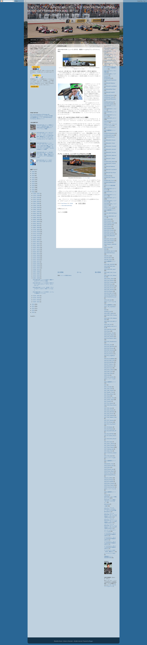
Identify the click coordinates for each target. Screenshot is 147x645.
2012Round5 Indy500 (109, 92)
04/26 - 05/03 (36, 255)
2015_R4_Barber (108, 291)
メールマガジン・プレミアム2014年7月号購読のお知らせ (110, 543)
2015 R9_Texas (108, 259)
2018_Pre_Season (108, 473)
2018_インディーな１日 (110, 488)
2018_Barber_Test (108, 463)
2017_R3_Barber (108, 427)
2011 (33, 310)
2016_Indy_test (108, 324)
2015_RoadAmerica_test (110, 296)
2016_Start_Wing (108, 373)
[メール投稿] (76, 203)
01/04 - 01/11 (36, 301)
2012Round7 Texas (109, 97)
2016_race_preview (109, 377)
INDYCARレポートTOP (36, 39)
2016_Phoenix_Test (109, 333)
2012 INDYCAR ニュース (110, 57)
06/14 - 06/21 (36, 241)
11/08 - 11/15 (36, 201)
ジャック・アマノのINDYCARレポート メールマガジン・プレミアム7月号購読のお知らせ (110, 515)
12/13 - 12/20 (36, 195)
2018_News (107, 467)
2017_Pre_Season (108, 403)
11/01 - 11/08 (36, 203)
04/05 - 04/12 (36, 262)
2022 (33, 177)
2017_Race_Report (109, 447)
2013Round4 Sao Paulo (110, 172)
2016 (33, 189)
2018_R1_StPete (108, 477)
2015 (33, 191)
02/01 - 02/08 (36, 278)
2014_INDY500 (108, 224)
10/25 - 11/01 (36, 205)
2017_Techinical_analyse (110, 452)
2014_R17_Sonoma (109, 238)
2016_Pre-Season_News (110, 338)
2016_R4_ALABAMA (109, 358)
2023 (33, 175)
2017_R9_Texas (108, 441)
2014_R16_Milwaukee (109, 235)
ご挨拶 (105, 506)
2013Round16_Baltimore (110, 155)
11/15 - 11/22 (36, 199)
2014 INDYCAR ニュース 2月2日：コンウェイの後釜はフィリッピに (43, 292)
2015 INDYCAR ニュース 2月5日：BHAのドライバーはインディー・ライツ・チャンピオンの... (43, 284)
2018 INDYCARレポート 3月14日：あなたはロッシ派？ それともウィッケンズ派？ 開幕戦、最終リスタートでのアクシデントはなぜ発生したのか (45, 155)
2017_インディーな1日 (109, 457)
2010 (33, 312)
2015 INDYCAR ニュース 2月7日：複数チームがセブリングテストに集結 (43, 280)
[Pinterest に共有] (85, 203)
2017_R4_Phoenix (108, 429)
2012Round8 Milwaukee (110, 99)
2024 (33, 173)
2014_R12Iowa (108, 228)
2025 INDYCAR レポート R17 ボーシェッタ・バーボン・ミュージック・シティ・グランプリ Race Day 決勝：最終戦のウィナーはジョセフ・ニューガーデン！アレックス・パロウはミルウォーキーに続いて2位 (42, 136)
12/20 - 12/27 (36, 193)
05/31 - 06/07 (36, 245)
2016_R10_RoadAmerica (110, 341)
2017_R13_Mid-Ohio (109, 411)
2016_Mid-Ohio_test (109, 329)
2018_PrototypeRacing (109, 474)
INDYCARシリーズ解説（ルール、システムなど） (109, 501)
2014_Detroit (107, 219)
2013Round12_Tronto (109, 143)
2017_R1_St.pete (108, 422)
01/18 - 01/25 (36, 297)
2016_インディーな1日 (109, 378)
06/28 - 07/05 (36, 237)
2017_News (107, 396)
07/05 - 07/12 (36, 235)
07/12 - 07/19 (36, 233)
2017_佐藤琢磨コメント (110, 460)
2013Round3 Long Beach (110, 169)
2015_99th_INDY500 (109, 264)
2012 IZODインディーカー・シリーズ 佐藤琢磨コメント (110, 68)
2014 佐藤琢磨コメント (110, 210)
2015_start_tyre (108, 300)
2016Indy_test (107, 311)
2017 (33, 187)
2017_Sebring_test (108, 449)
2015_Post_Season (109, 280)
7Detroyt (106, 495)
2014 (33, 304)
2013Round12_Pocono (109, 140)
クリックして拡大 (86, 177)
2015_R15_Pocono (109, 287)
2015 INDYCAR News (66, 205)
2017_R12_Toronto (109, 410)
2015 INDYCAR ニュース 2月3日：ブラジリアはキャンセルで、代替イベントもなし (43, 288)
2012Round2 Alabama (109, 83)
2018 (33, 185)
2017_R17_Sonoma (109, 420)
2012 (33, 308)
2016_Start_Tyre (108, 371)
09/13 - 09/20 (36, 215)
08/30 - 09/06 (36, 219)
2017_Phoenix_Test (109, 397)
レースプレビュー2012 (109, 553)
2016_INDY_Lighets (109, 313)
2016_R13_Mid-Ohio (109, 346)
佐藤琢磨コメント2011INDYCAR (108, 557)
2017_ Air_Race (108, 386)
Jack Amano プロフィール (37, 42)
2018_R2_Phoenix (108, 479)
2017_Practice (107, 401)
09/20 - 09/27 (36, 213)
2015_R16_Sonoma (109, 289)
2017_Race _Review (109, 443)
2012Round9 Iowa (108, 102)
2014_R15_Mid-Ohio (109, 234)
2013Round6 (107, 175)
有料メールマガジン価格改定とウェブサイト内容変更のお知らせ (62, 39)
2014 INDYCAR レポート (110, 197)
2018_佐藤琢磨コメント (110, 492)
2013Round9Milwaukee (110, 182)
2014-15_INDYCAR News (110, 213)
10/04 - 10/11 (36, 209)
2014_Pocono (107, 226)
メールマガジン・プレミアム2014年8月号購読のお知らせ (110, 547)
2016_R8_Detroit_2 (109, 366)
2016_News (107, 331)
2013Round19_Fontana (110, 163)
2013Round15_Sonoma (110, 152)
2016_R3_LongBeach (109, 355)
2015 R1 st (106, 255)
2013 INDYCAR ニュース (110, 111)
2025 (33, 171)
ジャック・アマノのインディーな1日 (110, 530)
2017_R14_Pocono (109, 413)
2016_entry (107, 375)
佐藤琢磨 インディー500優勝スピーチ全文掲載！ (94, 39)
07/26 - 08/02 (36, 229)
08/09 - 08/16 (36, 225)
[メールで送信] (79, 203)
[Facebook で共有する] (83, 203)
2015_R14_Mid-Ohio (109, 286)
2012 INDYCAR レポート (110, 60)
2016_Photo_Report (109, 334)
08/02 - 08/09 (36, 227)
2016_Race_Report (109, 369)
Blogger (91, 641)
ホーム (79, 272)
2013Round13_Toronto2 (110, 146)
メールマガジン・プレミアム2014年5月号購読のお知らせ (110, 538)
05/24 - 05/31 (36, 247)
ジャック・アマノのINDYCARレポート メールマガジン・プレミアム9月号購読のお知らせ (110, 526)
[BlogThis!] (80, 203)
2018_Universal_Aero (109, 487)
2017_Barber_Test (108, 392)
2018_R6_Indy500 (108, 481)
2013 (33, 306)
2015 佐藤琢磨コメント (110, 261)
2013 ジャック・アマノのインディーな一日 (110, 125)
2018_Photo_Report (109, 471)
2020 (33, 181)
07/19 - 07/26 (36, 231)
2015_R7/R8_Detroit (109, 295)
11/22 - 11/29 (36, 197)
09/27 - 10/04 (36, 211)
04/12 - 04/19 (36, 259)
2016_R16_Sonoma (109, 350)
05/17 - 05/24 (36, 249)
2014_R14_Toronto (109, 232)
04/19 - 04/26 (36, 257)
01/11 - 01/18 (36, 299)
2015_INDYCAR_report (110, 269)
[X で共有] (82, 203)
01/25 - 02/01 (36, 295)
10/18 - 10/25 (36, 207)
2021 (33, 179)
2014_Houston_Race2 (109, 223)
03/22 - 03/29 (36, 265)
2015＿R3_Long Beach (110, 306)
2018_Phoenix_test (109, 469)
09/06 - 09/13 (36, 217)
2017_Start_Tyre (108, 451)
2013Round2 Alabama (109, 166)
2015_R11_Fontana (109, 282)
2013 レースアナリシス (110, 127)
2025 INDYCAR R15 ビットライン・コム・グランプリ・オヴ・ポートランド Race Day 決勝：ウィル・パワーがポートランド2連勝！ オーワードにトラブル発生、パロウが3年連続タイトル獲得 (45, 146)
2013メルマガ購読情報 (109, 185)
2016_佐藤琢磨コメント (110, 381)
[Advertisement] (79, 259)
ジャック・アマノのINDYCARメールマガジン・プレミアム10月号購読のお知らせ (110, 509)
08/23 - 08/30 (36, 221)
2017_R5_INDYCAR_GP (110, 430)
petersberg (106, 504)
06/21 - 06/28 (36, 239)
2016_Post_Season (109, 336)
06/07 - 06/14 (36, 243)
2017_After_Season (109, 390)
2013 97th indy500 (108, 104)
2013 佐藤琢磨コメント (110, 130)
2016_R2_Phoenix (108, 353)
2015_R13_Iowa (108, 284)
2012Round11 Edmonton (110, 80)
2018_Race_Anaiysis (109, 483)
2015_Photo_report (109, 278)
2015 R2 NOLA (108, 257)
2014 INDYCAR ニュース (110, 191)
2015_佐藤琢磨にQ (108, 304)
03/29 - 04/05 (36, 263)
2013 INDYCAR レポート (110, 118)
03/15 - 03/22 (36, 267)
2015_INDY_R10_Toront (110, 272)
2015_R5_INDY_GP (109, 293)
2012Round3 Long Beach (110, 86)
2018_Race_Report (109, 485)
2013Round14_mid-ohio (110, 149)
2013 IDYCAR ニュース (110, 105)
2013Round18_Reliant (109, 161)
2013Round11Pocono (109, 137)
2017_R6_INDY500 (109, 433)
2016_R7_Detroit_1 (109, 364)
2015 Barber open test (109, 251)
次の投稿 (60, 272)
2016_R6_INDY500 (109, 362)
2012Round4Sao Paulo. (110, 89)
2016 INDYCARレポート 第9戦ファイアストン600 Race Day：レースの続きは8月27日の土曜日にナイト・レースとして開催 (45, 126)
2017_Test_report (108, 455)
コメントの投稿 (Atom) (65, 275)
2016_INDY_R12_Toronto (110, 315)
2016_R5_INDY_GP (109, 360)
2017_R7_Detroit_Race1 (110, 435)
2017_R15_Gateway (109, 415)
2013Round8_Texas (109, 180)
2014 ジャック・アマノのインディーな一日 (110, 207)
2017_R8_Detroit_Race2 (110, 438)
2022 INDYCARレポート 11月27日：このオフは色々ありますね (44, 161)
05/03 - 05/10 (36, 253)
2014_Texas (107, 247)
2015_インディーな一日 (110, 301)
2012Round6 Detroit (109, 95)
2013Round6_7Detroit (109, 177)
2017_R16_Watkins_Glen (110, 417)
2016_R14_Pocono (109, 348)
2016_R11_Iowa (108, 344)
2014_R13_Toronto (109, 230)
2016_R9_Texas (108, 367)
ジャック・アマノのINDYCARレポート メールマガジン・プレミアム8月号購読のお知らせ (110, 520)
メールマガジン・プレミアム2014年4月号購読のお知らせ (110, 534)
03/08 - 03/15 (36, 270)
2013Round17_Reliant (109, 158)
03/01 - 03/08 (36, 272)
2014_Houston (107, 221)
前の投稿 (98, 272)
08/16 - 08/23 (36, 223)
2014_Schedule (108, 242)
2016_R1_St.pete (108, 352)
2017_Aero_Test (108, 388)
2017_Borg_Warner (109, 394)
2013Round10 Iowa (109, 135)
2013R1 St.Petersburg (109, 133)
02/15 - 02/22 (36, 276)
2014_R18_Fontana (109, 240)
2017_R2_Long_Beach (109, 424)
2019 (33, 183)
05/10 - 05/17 (36, 251)
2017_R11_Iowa (108, 408)
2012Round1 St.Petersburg (107, 77)
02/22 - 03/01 (36, 274)
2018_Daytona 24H (109, 465)
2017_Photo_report (109, 399)
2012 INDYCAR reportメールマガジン (110, 49)
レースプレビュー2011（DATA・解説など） (109, 551)
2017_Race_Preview (109, 445)
